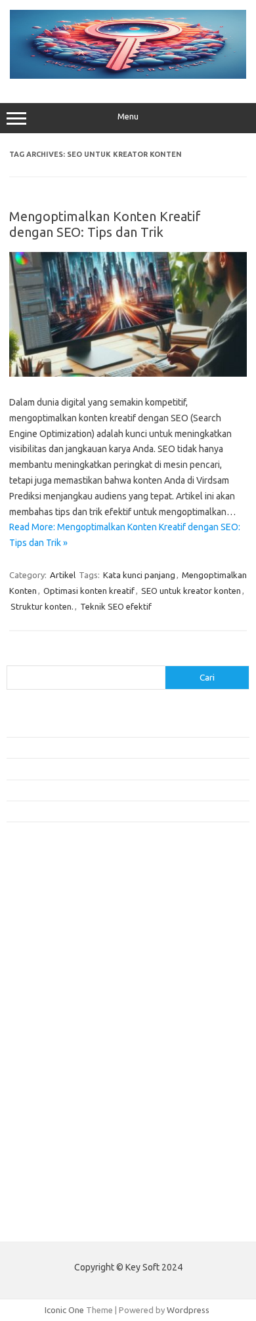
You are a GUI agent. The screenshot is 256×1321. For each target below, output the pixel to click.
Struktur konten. (42, 606)
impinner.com (39, 989)
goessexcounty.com (53, 926)
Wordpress (188, 1309)
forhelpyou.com (44, 1090)
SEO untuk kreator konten (191, 590)
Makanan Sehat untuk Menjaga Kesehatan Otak (95, 747)
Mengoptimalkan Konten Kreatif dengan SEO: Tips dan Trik (105, 224)
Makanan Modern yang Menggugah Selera (85, 790)
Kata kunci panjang (139, 574)
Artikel (62, 574)
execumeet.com (44, 888)
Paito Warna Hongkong (51, 1222)
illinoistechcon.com (50, 1153)
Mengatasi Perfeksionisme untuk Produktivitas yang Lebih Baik (124, 768)
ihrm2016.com (41, 1140)
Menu (128, 116)
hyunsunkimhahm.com (55, 1128)
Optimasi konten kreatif (89, 590)
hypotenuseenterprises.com (69, 964)
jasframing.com (43, 1002)
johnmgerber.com (47, 1191)
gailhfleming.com (46, 1103)
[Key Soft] (128, 75)
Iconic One (64, 1309)
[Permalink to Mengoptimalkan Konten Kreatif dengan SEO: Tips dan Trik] (128, 373)
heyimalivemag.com (52, 1115)
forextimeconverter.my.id (63, 1065)
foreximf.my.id (41, 1014)
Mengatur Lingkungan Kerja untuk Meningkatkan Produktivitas (123, 811)
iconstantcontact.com (54, 977)
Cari (14, 657)
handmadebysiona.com (58, 939)
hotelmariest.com (47, 951)
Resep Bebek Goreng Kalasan (62, 725)
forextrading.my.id (49, 1052)
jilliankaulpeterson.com (58, 1166)
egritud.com (36, 1077)
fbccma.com (36, 901)
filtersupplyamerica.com (60, 914)
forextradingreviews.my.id (65, 1040)
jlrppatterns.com (45, 1178)
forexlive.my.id (42, 1027)
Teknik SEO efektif (116, 606)
